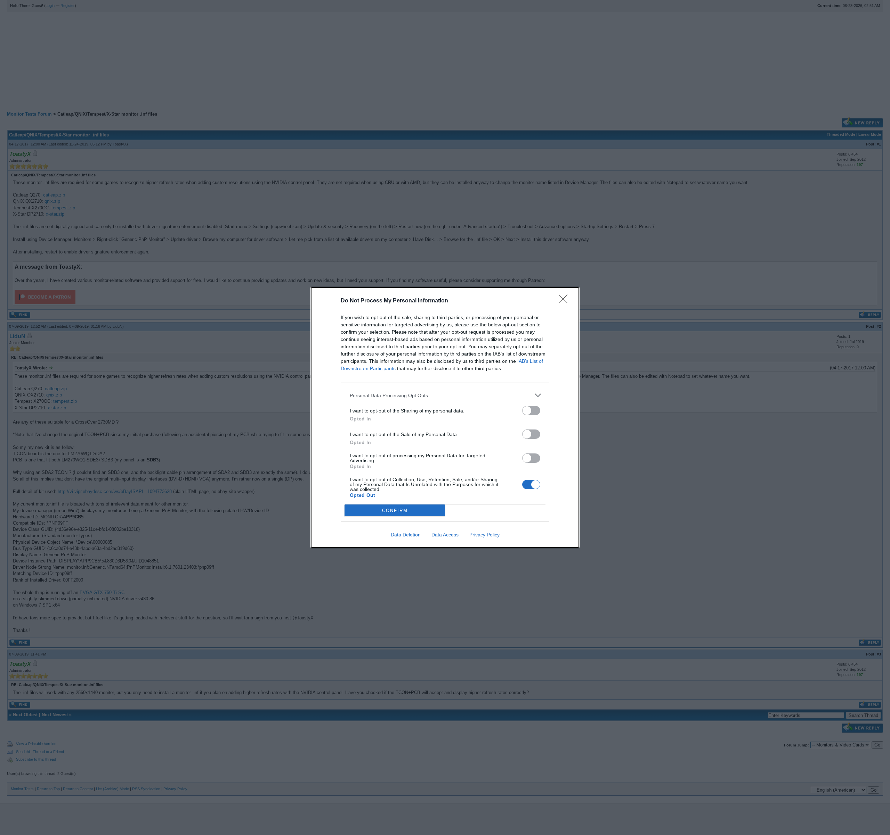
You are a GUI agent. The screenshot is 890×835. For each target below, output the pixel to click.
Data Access (445, 534)
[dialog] (445, 417)
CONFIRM (395, 510)
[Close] (565, 301)
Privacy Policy (484, 534)
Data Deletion (406, 534)
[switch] (531, 410)
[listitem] (445, 395)
